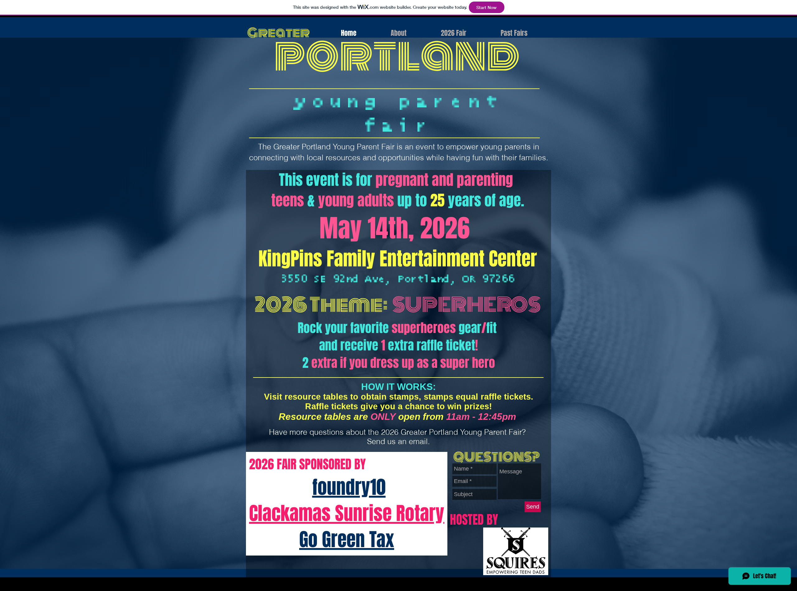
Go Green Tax (346, 539)
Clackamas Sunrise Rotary (346, 513)
